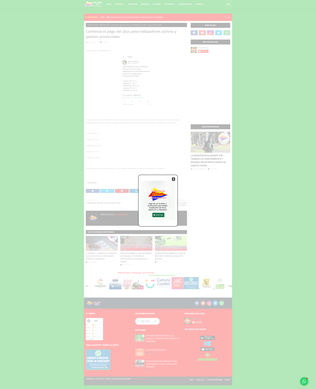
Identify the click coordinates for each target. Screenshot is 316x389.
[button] (304, 381)
